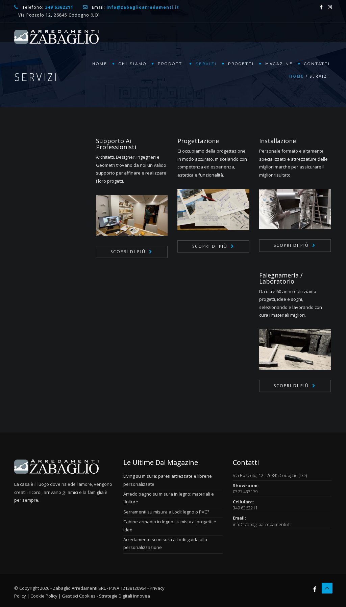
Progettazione (198, 141)
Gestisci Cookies (79, 596)
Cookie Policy (43, 596)
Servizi (206, 64)
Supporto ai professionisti (116, 144)
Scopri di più (128, 252)
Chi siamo (133, 64)
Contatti (317, 64)
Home (99, 64)
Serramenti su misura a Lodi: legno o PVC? (166, 512)
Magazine (279, 64)
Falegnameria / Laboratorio (281, 278)
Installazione (277, 141)
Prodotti (171, 64)
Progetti (241, 64)
